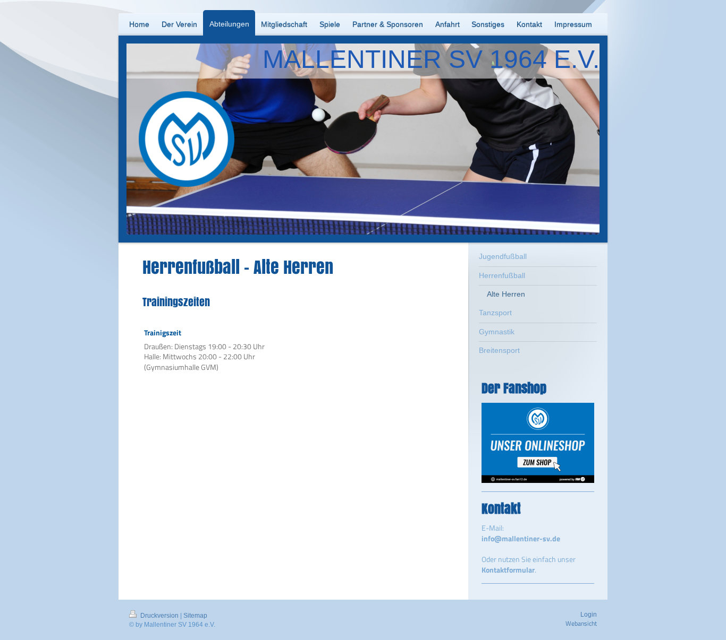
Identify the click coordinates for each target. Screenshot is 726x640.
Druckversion (159, 615)
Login (588, 614)
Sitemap (195, 615)
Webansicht (581, 623)
